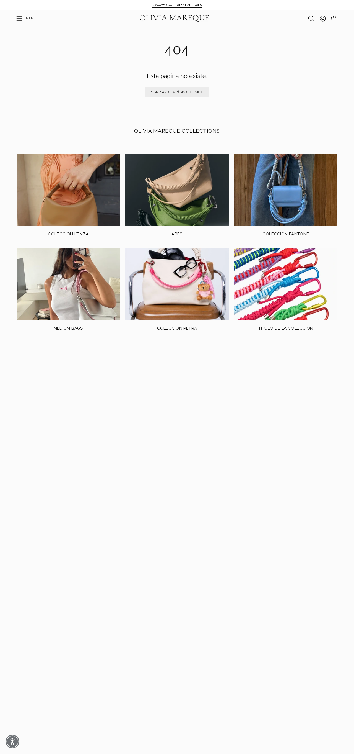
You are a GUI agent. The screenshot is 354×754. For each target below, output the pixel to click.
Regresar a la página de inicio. (177, 92)
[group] (177, 5)
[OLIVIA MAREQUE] (174, 18)
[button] (311, 18)
